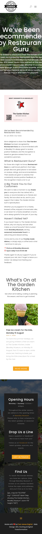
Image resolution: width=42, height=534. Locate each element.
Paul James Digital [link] (25, 524)
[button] (35, 6)
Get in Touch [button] (21, 457)
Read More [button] (21, 369)
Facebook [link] (23, 443)
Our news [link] (18, 136)
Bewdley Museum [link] (22, 416)
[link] (10, 6)
